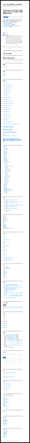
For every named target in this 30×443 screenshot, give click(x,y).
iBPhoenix (4, 224)
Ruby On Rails (6, 177)
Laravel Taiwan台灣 (6, 406)
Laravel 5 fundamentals (6, 401)
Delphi (5, 167)
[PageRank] (13, 237)
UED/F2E (5, 179)
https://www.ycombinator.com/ (7, 84)
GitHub (4, 73)
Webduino (4, 424)
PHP (5, 173)
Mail (3, 75)
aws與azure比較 (5, 119)
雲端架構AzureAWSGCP (7, 190)
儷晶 (3, 221)
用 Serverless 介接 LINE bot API (11, 139)
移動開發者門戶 (5, 323)
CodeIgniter (7, 174)
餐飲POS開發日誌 (6, 188)
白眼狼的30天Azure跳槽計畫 (7, 129)
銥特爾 (4, 222)
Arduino (5, 150)
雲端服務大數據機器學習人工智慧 (8, 189)
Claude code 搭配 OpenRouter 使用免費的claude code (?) (12, 208)
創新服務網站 (5, 152)
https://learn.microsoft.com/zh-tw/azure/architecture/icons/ (12, 123)
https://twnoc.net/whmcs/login (7, 105)
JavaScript (5, 172)
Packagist (4, 405)
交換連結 (5, 269)
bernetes (5, 151)
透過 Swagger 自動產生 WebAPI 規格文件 (12, 140)
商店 (4, 270)
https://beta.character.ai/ (6, 113)
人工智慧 (18, 47)
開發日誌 (5, 187)
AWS (13, 19)
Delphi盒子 (4, 241)
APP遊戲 (6, 168)
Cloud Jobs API (5, 26)
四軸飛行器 (5, 154)
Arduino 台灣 (5, 421)
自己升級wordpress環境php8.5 (8, 210)
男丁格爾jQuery (5, 249)
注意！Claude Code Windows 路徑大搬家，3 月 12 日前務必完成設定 (13, 294)
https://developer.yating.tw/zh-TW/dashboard (10, 135)
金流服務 (5, 192)
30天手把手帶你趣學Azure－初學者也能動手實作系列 (10, 132)
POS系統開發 (6, 176)
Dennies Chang (5, 327)
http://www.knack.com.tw (7, 383)
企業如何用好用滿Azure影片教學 (8, 126)
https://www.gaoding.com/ (7, 109)
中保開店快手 (4, 227)
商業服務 (5, 271)
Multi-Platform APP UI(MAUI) (9, 166)
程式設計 (12, 46)
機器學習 (20, 47)
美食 (4, 185)
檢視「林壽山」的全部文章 (15, 43)
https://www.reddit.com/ (6, 111)
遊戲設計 (5, 183)
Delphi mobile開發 (7, 169)
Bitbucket (4, 74)
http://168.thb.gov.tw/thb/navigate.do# (9, 376)
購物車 (4, 277)
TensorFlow (15, 25)
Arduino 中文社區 (5, 420)
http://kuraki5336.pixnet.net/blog (8, 228)
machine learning (11, 47)
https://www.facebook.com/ (7, 97)
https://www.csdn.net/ (6, 99)
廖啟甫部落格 (4, 325)
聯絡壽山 (5, 276)
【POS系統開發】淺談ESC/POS (12, 334)
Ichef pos (4, 435)
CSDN (4, 243)
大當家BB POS (5, 226)
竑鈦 (3, 223)
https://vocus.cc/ (5, 82)
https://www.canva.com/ (6, 107)
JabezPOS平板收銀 (5, 431)
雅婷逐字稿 (4, 134)
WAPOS (4, 434)
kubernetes (7, 47)
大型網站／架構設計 (7, 180)
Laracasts (4, 400)
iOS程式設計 (6, 170)
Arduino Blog (5, 419)
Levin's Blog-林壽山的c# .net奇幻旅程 (12, 4)
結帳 (4, 274)
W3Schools (4, 253)
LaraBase (4, 404)
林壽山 (4, 46)
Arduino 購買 (5, 423)
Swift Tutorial (7, 171)
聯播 (4, 275)
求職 (21, 47)
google (16, 46)
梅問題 (4, 247)
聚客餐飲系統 (4, 436)
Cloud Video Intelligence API (7, 22)
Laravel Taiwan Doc (6, 399)
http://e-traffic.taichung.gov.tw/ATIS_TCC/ (9, 372)
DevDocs (4, 251)
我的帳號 (5, 273)
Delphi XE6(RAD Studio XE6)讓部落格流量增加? (14, 340)
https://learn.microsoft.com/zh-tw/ (8, 121)
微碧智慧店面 (4, 432)
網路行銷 (5, 184)
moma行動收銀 (5, 433)
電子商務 (5, 191)
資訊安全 (5, 182)
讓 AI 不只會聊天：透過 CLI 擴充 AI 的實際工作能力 (10, 284)
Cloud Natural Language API (7, 24)
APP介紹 (5, 149)
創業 (4, 153)
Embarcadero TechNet (6, 239)
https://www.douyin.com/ (6, 117)
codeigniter (4, 403)
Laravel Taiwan (5, 402)
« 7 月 (7, 365)
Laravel (6, 175)
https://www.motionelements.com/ (8, 103)
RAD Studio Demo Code (6, 245)
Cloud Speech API (5, 23)
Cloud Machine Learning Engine (7, 25)
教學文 (4, 155)
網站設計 (5, 181)
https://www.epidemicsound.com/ (8, 101)
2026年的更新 (6, 291)
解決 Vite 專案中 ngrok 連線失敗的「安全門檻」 (10, 297)
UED (5, 178)
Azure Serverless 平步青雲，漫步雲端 (8, 131)
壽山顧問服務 (4, 66)
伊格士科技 (4, 225)
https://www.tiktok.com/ (6, 115)
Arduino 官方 (5, 422)
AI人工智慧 (5, 148)
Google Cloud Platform (6, 19)
